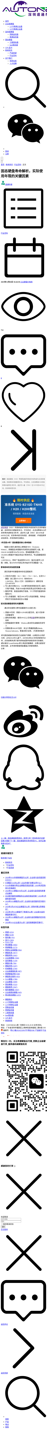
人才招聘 (13, 63)
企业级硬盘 (9, 24)
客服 (7, 1427)
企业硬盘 (11, 982)
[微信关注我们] (25, 149)
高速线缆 (8, 1021)
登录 (7, 151)
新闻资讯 (8, 50)
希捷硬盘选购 (12, 974)
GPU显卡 (8, 48)
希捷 (9, 932)
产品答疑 (13, 53)
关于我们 (8, 58)
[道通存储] (3, 848)
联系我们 (4, 858)
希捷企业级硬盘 (13, 950)
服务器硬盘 (12, 990)
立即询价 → (23, 521)
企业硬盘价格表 (26, 282)
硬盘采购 (11, 955)
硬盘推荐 (11, 987)
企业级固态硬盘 (13, 992)
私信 (10, 858)
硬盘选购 (11, 966)
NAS (9, 942)
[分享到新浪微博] (23, 743)
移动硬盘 (11, 945)
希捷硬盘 (11, 947)
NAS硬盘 (11, 979)
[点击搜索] (25, 107)
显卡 (9, 940)
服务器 (10, 937)
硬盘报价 (8, 999)
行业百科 (13, 56)
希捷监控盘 (14, 37)
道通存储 (8, 184)
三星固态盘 (14, 42)
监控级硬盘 (9, 32)
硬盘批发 (11, 953)
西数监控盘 (14, 34)
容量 (33, 618)
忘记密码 (4, 1229)
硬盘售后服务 (12, 976)
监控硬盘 (11, 961)
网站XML (31, 1030)
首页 (7, 21)
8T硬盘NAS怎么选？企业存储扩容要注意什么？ (23, 883)
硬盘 (6, 527)
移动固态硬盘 (13, 995)
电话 (7, 1424)
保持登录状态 (8, 1224)
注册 (7, 154)
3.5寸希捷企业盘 (16, 29)
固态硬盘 (8, 40)
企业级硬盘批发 (13, 971)
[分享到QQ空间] (23, 836)
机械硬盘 (11, 969)
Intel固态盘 (14, 45)
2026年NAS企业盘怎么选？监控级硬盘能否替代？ (24, 922)
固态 (2, 527)
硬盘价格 (10, 963)
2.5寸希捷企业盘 (16, 26)
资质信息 (13, 61)
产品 (7, 1422)
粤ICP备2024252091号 (18, 1030)
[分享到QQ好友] (23, 790)
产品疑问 (38, 1030)
